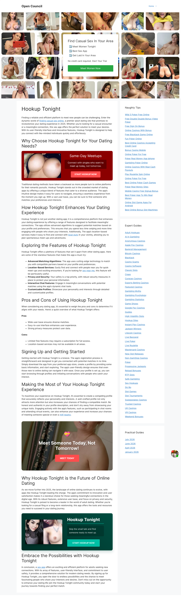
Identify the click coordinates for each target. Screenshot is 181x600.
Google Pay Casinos (135, 308)
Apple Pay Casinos (134, 245)
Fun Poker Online (133, 139)
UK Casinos (130, 408)
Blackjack (129, 257)
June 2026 (130, 443)
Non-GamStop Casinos (136, 358)
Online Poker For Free (135, 154)
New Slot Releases (134, 354)
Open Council (32, 6)
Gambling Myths (133, 291)
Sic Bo (128, 387)
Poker (128, 362)
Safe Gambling (132, 379)
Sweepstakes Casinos (136, 400)
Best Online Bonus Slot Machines (141, 210)
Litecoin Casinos (133, 333)
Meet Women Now (90, 68)
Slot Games (130, 391)
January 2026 (132, 452)
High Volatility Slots (134, 316)
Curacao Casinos (133, 278)
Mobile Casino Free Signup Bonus (141, 191)
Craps (128, 274)
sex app (41, 567)
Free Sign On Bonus (135, 126)
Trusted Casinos (133, 404)
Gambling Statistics (134, 299)
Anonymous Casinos (135, 241)
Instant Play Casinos (135, 324)
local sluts (73, 235)
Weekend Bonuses (134, 416)
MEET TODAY (67, 458)
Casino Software (133, 266)
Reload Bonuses (133, 370)
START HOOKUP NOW (85, 174)
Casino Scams (132, 262)
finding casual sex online (51, 121)
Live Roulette (131, 345)
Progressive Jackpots (135, 366)
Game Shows (131, 303)
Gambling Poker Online (136, 163)
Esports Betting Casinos (137, 283)
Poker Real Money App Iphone (140, 158)
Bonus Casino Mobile (135, 150)
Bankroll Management (136, 249)
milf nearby (65, 415)
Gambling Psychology (135, 295)
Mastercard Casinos (135, 349)
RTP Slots (130, 375)
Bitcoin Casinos (132, 253)
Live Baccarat (131, 337)
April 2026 (130, 448)
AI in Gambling (132, 237)
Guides (128, 312)
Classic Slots (131, 270)
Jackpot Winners (133, 329)
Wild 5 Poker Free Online (137, 114)
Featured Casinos (133, 287)
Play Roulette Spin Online (137, 174)
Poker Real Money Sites (136, 187)
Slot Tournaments (133, 395)
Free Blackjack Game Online (139, 134)
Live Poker (130, 341)
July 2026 (130, 439)
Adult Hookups (132, 232)
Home (151, 6)
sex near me (88, 270)
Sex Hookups (131, 383)
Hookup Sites (131, 320)
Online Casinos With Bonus (138, 130)
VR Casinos (130, 412)
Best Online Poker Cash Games (140, 182)
